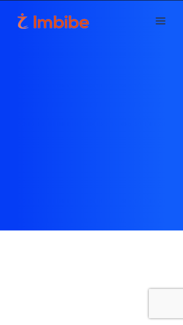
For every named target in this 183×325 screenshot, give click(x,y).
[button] (160, 21)
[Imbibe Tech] (53, 21)
